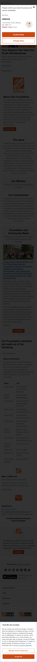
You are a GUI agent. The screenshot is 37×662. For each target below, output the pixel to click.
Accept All (18, 657)
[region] (18, 642)
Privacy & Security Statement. (23, 645)
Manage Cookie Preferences (18, 651)
